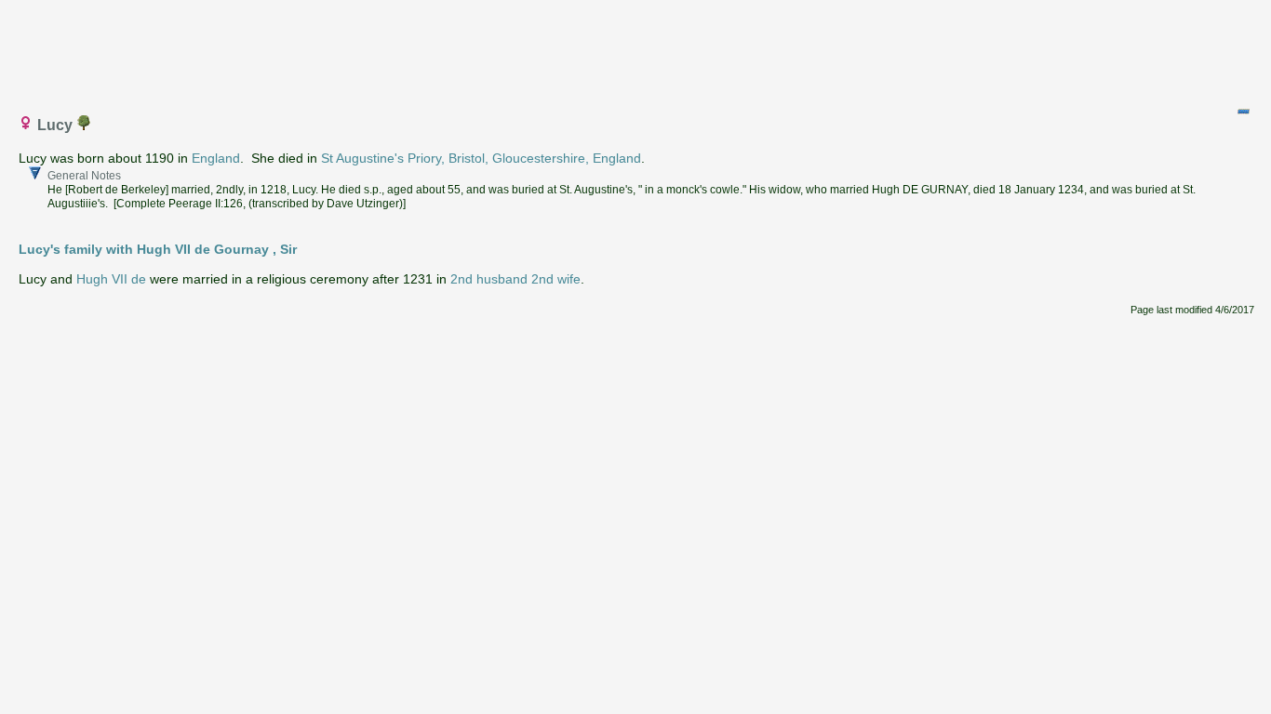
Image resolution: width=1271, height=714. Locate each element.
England (216, 158)
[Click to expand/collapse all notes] (1243, 111)
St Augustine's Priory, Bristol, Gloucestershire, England (481, 158)
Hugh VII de (111, 278)
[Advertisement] (636, 49)
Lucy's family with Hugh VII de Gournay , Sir (158, 249)
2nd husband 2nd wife (515, 278)
